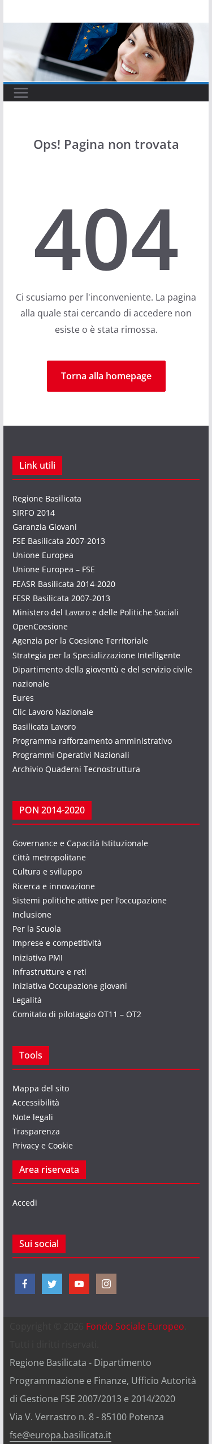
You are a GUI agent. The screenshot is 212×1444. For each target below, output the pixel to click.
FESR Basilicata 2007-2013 (61, 598)
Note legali (32, 1117)
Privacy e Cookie (42, 1145)
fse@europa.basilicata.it (60, 1435)
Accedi (24, 1202)
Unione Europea (42, 555)
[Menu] (20, 92)
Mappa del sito (40, 1088)
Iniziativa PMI (37, 957)
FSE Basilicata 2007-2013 (58, 540)
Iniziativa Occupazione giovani (69, 985)
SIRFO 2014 (33, 512)
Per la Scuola (36, 928)
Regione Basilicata (46, 498)
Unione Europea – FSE (53, 569)
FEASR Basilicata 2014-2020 (63, 584)
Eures (23, 697)
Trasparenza (36, 1131)
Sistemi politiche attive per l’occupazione (89, 900)
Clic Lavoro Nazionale (52, 711)
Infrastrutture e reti (49, 971)
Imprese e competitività (57, 942)
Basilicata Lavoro (44, 726)
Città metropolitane (49, 857)
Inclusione (31, 914)
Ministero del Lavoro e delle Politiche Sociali (95, 612)
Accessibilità (35, 1102)
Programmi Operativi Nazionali (70, 754)
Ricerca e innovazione (53, 886)
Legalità (27, 1000)
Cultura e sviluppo (47, 871)
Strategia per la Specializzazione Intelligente (96, 655)
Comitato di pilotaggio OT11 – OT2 (76, 1014)
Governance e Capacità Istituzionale (80, 843)
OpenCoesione (40, 626)
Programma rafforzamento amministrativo (92, 740)
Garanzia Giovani (44, 526)
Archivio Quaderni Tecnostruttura (76, 769)
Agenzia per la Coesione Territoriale (80, 640)
